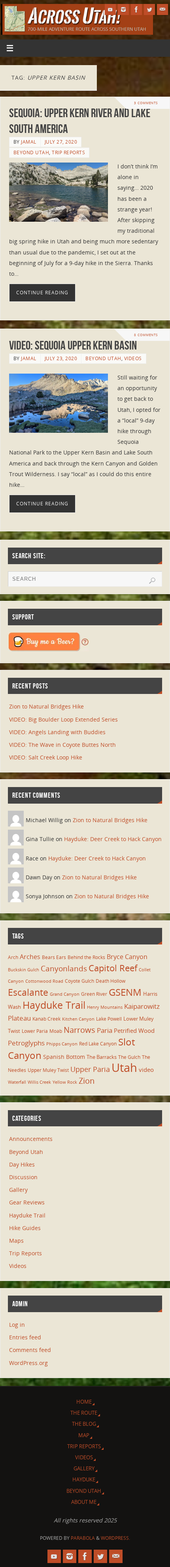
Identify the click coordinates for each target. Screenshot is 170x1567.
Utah (124, 1067)
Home (84, 1401)
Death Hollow (110, 981)
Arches (30, 956)
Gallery (18, 1189)
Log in (17, 1324)
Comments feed (30, 1350)
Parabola (83, 1538)
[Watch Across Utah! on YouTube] (110, 9)
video (146, 1069)
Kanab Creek (46, 1018)
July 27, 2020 (61, 141)
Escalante (28, 992)
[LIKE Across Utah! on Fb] (136, 9)
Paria (104, 1030)
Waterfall (17, 1082)
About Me (83, 1501)
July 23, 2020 (61, 358)
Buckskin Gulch (23, 969)
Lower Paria (35, 1031)
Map (83, 1435)
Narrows (79, 1029)
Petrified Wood (134, 1030)
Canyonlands (64, 968)
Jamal (28, 141)
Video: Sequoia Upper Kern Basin (73, 345)
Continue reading (42, 292)
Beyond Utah (31, 152)
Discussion (23, 1177)
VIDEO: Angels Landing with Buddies (57, 732)
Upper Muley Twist (48, 1070)
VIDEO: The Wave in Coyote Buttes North (62, 744)
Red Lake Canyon (98, 1043)
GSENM (125, 992)
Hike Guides (25, 1228)
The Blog (84, 1423)
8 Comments (146, 335)
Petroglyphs (26, 1042)
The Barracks (102, 1056)
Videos (133, 358)
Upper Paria (90, 1069)
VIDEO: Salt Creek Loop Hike (45, 757)
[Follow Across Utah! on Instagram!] (123, 9)
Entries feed (25, 1337)
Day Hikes (22, 1164)
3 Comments (146, 103)
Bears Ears (54, 957)
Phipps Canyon (61, 1044)
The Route (83, 1412)
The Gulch (129, 1057)
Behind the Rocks (86, 957)
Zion (86, 1080)
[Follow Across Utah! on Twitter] (149, 9)
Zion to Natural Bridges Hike (46, 706)
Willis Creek (39, 1082)
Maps (16, 1240)
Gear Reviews (27, 1202)
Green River (94, 994)
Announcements (31, 1139)
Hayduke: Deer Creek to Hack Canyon (113, 839)
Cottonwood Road (44, 981)
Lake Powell (109, 1018)
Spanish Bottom (64, 1056)
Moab (55, 1031)
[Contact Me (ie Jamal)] (162, 9)
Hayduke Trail (54, 1005)
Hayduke (83, 1479)
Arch (13, 957)
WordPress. (115, 1538)
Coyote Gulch (79, 981)
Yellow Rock (65, 1082)
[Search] (152, 581)
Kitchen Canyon (78, 1019)
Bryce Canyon (127, 956)
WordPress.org (28, 1363)
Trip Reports (68, 152)
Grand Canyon (64, 994)
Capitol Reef (113, 968)
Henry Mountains (105, 1007)
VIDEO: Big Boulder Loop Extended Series (63, 719)
